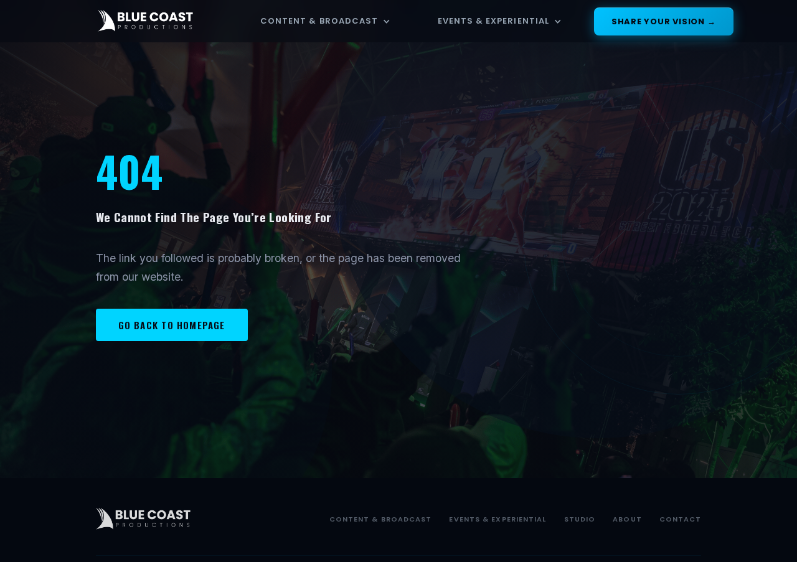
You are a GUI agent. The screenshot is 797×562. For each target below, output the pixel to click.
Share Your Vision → (663, 21)
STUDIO (580, 519)
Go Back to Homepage (171, 325)
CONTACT (680, 519)
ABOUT (627, 519)
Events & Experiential (493, 21)
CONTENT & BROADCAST (380, 519)
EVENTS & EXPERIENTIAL (497, 519)
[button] (325, 21)
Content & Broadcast (319, 21)
